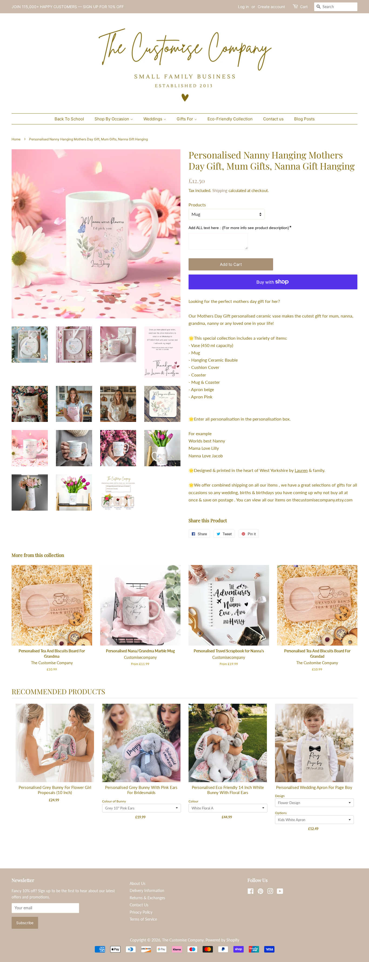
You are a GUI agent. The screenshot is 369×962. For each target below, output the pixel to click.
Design (280, 796)
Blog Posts (304, 118)
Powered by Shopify (222, 940)
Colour (193, 801)
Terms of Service (143, 919)
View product (55, 748)
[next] (352, 775)
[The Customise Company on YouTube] (280, 892)
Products (197, 204)
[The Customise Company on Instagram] (270, 892)
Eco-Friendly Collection (230, 118)
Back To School (69, 118)
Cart (304, 6)
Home (16, 139)
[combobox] (335, 6)
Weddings (153, 118)
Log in (243, 6)
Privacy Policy (141, 912)
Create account (271, 6)
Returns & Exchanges (147, 898)
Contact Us (139, 905)
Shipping (219, 190)
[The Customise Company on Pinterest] (260, 892)
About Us (137, 883)
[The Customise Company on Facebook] (250, 892)
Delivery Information (147, 890)
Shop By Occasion (112, 118)
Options (281, 813)
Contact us (273, 118)
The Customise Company (183, 940)
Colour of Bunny (114, 801)
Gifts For (185, 118)
